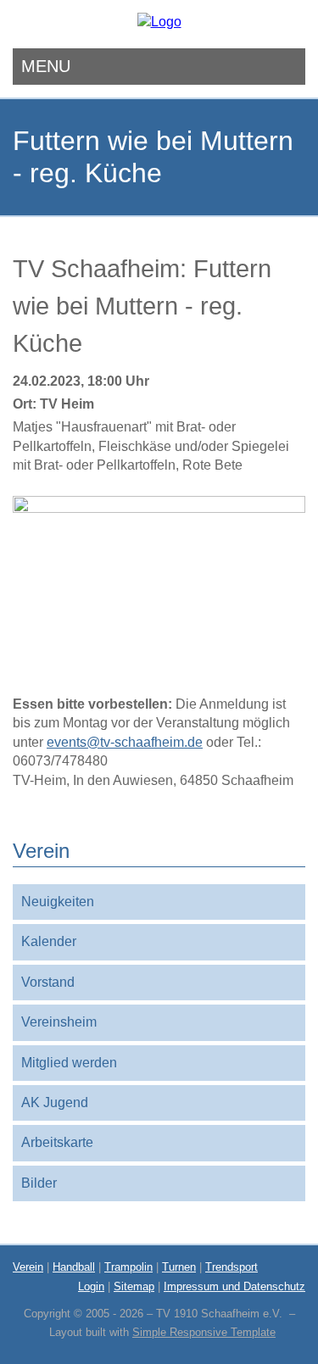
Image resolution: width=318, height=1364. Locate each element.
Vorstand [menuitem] (48, 982)
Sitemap (134, 1286)
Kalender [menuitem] (48, 941)
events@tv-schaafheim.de (125, 742)
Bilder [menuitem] (39, 1183)
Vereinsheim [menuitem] (59, 1022)
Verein (28, 1267)
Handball (74, 1267)
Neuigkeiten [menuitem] (57, 901)
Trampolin (128, 1267)
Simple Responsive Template (204, 1332)
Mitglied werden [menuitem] (69, 1062)
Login (91, 1286)
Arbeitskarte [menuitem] (57, 1142)
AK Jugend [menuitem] (54, 1102)
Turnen (179, 1267)
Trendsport (231, 1267)
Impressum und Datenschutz (234, 1286)
